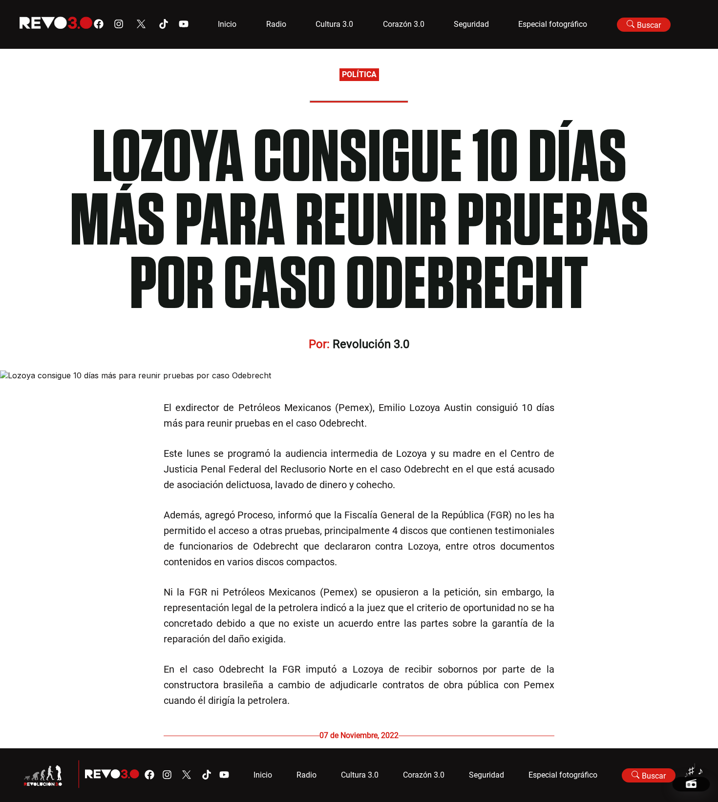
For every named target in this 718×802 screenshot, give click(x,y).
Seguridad (471, 24)
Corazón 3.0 (403, 24)
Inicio (227, 24)
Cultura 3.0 (334, 24)
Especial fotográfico (552, 24)
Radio (276, 24)
